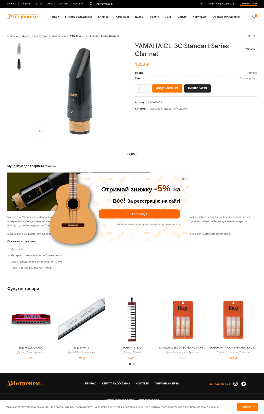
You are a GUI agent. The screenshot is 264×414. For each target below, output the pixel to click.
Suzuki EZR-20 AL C (31, 347)
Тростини (194, 352)
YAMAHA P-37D (132, 347)
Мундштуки (59, 36)
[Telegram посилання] (243, 384)
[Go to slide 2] (134, 364)
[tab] (132, 152)
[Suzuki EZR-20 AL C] (30, 320)
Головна (12, 36)
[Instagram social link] (235, 384)
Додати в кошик (167, 88)
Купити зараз (197, 88)
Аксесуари (40, 36)
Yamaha (250, 49)
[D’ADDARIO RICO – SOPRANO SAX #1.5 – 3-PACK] (233, 320)
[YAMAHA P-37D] (132, 320)
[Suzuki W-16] (81, 320)
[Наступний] (254, 36)
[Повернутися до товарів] (249, 36)
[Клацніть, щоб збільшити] (40, 131)
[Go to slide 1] (130, 364)
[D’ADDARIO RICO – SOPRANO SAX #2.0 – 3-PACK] (182, 320)
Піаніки (137, 352)
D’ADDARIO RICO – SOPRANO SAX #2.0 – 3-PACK (189, 347)
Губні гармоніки (35, 352)
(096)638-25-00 (248, 3)
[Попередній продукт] (245, 36)
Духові (26, 36)
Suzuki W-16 (81, 347)
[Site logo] (22, 16)
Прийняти (247, 406)
